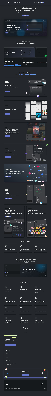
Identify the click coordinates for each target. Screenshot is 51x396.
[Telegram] (44, 390)
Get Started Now (25, 377)
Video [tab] (13, 32)
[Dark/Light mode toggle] (34, 2)
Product (15, 2)
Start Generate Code (8, 198)
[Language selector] (36, 2)
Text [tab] (7, 32)
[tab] (12, 266)
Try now (7, 91)
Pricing (20, 2)
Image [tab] (10, 32)
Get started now (25, 15)
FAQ (41, 386)
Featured (17, 2)
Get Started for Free (8, 176)
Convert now (7, 216)
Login (39, 2)
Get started (42, 2)
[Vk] (45, 390)
